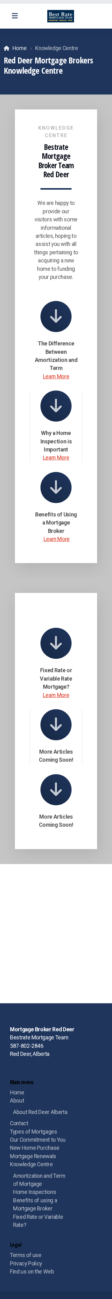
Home (19, 48)
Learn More (56, 376)
